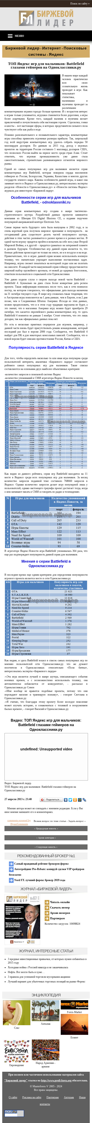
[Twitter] (70, 800)
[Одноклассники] (75, 800)
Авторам (69, 1097)
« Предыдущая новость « (46, 828)
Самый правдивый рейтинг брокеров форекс (41, 863)
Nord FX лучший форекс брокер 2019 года (39, 880)
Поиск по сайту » (80, 3)
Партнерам (57, 918)
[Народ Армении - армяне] (45, 1059)
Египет (74, 1037)
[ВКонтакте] (65, 800)
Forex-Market (74, 1012)
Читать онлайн (59, 902)
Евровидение (16, 1065)
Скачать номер (59, 907)
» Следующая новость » (46, 847)
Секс (16, 1027)
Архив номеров (59, 913)
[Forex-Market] (74, 1008)
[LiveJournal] (84, 800)
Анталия (45, 1023)
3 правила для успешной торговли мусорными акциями (39, 976)
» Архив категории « (46, 838)
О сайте (13, 1097)
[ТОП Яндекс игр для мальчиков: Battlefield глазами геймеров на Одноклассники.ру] (32, 105)
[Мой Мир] (79, 800)
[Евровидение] (16, 1061)
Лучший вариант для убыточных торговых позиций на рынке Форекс (46, 981)
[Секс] (16, 1024)
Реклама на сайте (31, 1097)
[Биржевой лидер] (46, 26)
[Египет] (74, 1034)
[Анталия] (45, 1020)
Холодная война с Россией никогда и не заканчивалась (38, 967)
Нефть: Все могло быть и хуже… (26, 972)
